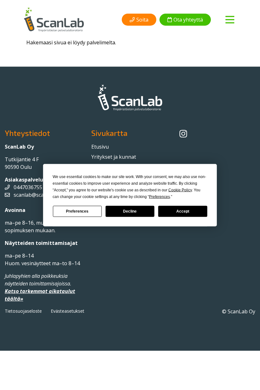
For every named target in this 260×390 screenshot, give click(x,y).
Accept (182, 211)
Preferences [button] (159, 196)
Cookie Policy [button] (180, 190)
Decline (130, 211)
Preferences (77, 211)
